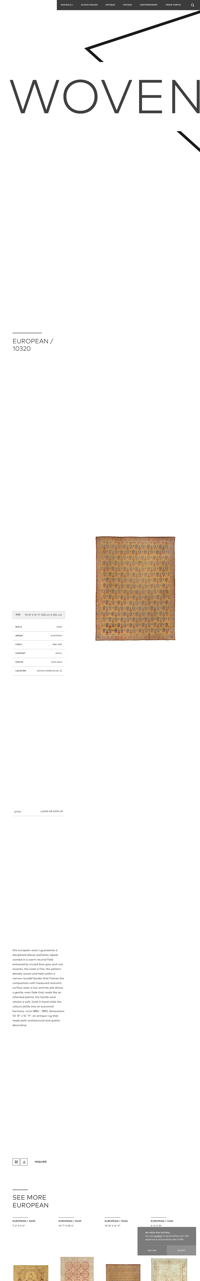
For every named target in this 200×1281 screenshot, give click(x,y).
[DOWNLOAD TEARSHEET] (24, 1161)
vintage (127, 5)
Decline (152, 1250)
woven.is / (67, 5)
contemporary (149, 5)
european (56, 636)
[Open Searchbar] (192, 5)
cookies (158, 1236)
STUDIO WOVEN (89, 5)
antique (110, 5)
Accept (181, 1250)
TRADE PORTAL (173, 5)
